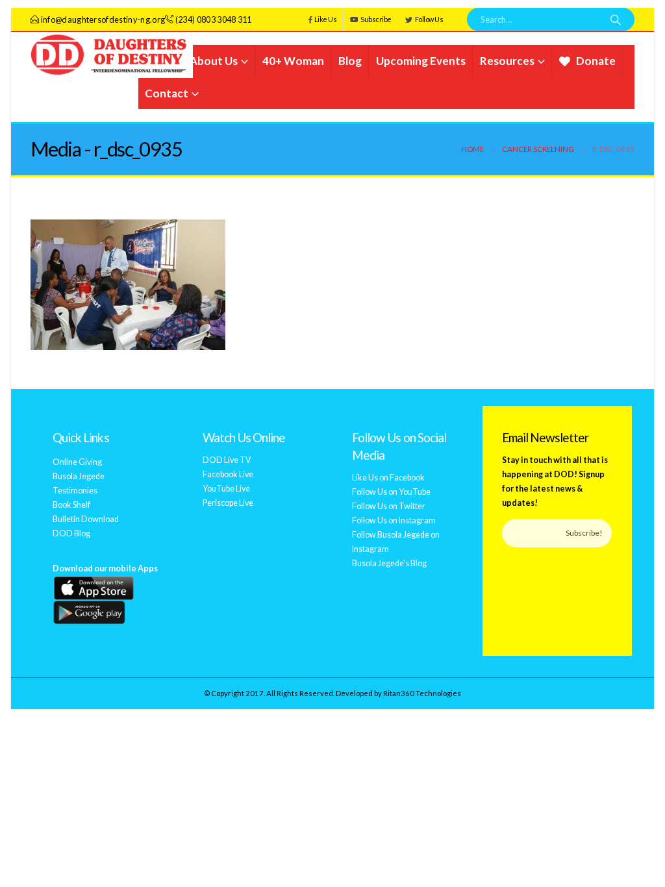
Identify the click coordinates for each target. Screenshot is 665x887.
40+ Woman (293, 61)
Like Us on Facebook (388, 477)
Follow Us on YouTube (391, 492)
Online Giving (77, 462)
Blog (350, 61)
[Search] (615, 19)
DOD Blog (71, 533)
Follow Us (429, 19)
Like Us (325, 19)
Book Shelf (71, 505)
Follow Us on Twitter (388, 506)
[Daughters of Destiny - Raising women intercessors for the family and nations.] (112, 55)
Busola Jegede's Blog (389, 563)
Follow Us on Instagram (394, 520)
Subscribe (376, 19)
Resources (507, 61)
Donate (596, 61)
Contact (166, 93)
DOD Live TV (227, 460)
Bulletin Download (86, 519)
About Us (214, 61)
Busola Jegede (79, 476)
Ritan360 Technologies (422, 693)
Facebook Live (228, 474)
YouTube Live (226, 488)
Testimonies (75, 490)
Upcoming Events (421, 61)
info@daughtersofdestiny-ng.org (103, 20)
